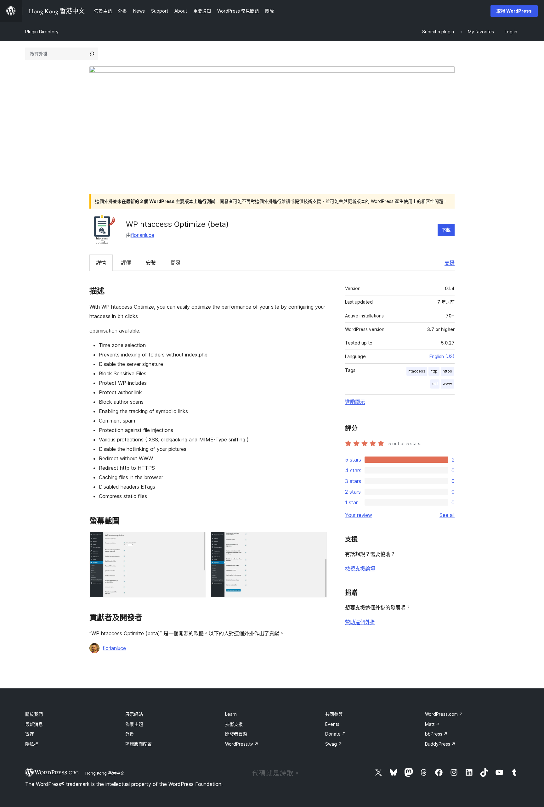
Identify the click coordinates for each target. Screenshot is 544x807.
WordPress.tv (241, 744)
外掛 (129, 734)
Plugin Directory (42, 31)
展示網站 (134, 714)
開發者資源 (236, 734)
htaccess (416, 371)
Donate (335, 734)
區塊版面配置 (138, 744)
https (447, 371)
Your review (358, 515)
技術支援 (234, 724)
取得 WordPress (514, 11)
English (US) (442, 356)
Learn (231, 714)
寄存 (29, 734)
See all (447, 515)
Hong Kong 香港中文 (104, 773)
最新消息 (34, 724)
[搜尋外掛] (92, 54)
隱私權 (31, 744)
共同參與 (334, 714)
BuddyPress (440, 744)
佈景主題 (134, 724)
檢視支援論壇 (360, 568)
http (434, 371)
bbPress (436, 734)
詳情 (101, 263)
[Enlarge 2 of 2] (318, 540)
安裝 (151, 263)
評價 (126, 263)
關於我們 (34, 714)
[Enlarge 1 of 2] (197, 540)
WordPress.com (444, 714)
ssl (435, 383)
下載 (446, 230)
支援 (450, 263)
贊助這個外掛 (360, 622)
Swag (333, 744)
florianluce (142, 235)
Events (332, 724)
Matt (432, 724)
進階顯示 (355, 402)
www (447, 383)
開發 (176, 263)
